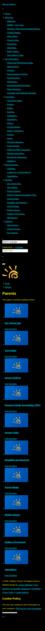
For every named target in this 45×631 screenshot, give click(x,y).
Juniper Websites (25, 585)
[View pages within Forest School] (19, 146)
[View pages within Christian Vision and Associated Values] (39, 29)
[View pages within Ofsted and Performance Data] (32, 63)
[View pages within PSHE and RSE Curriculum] (30, 150)
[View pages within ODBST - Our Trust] (23, 25)
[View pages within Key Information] (18, 59)
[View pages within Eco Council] (17, 233)
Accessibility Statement (20, 589)
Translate (19, 247)
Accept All (4, 612)
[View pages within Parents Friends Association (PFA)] (36, 195)
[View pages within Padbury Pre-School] (24, 214)
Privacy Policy (8, 592)
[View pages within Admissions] (17, 82)
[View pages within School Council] (20, 229)
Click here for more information (28, 608)
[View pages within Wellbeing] (15, 161)
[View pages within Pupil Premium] (19, 78)
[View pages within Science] (14, 112)
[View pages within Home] (10, 14)
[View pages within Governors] (16, 44)
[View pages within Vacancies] (16, 48)
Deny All (15, 612)
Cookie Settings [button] (22, 592)
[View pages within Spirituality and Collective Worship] (35, 93)
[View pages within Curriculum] (14, 97)
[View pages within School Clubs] (18, 199)
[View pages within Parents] (11, 180)
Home (7, 283)
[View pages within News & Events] (17, 165)
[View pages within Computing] (16, 116)
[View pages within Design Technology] (23, 131)
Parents (8, 287)
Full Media (36, 589)
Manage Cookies (10, 612)
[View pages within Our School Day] (20, 184)
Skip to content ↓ (9, 4)
